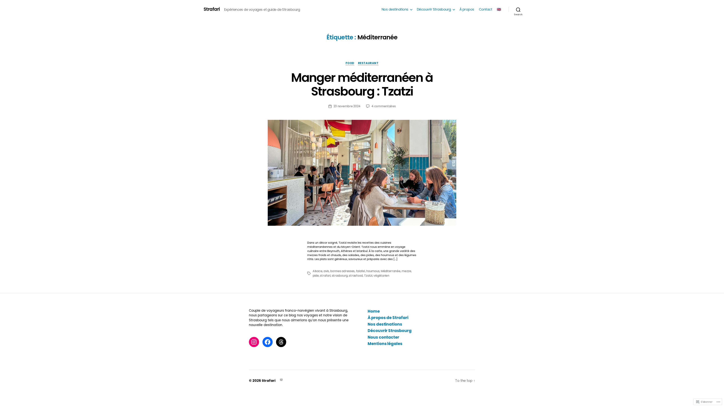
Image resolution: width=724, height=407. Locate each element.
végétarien (381, 275)
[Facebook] (267, 342)
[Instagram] (254, 342)
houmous (372, 271)
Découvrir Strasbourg (434, 9)
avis (326, 271)
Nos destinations (395, 9)
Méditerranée (390, 271)
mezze (406, 271)
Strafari (212, 9)
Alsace (317, 271)
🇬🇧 (499, 9)
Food (350, 63)
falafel (360, 271)
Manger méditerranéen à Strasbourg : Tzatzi (362, 84)
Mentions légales (385, 343)
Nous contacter (383, 337)
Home (374, 311)
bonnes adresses (342, 271)
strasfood (356, 275)
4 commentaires (383, 106)
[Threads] (281, 342)
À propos (466, 9)
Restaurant (368, 63)
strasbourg (340, 275)
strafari (325, 275)
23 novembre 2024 (347, 106)
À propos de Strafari (388, 317)
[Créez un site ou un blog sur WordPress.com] (281, 379)
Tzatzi (368, 275)
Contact (485, 9)
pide (316, 275)
